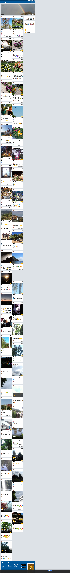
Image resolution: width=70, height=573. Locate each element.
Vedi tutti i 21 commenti (8, 142)
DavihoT (15, 119)
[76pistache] (33, 24)
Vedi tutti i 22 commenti (20, 187)
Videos (17, 2)
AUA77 (15, 97)
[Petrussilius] (33, 19)
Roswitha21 (4, 75)
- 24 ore (2, 565)
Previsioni (11, 2)
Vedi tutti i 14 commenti (8, 205)
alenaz (3, 494)
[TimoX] (31, 19)
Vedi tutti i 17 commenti (20, 228)
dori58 (3, 331)
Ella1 (3, 140)
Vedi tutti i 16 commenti (20, 57)
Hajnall (3, 119)
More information (50, 571)
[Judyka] (26, 24)
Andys (3, 180)
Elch (2, 16)
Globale (30, 14)
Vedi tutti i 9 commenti (8, 121)
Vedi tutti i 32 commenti (8, 36)
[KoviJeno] (28, 24)
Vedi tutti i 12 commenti (8, 312)
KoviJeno (4, 95)
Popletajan (15, 164)
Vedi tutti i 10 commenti (20, 249)
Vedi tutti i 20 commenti (8, 184)
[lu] (26, 19)
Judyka (3, 392)
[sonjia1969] (28, 19)
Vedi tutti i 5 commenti (8, 415)
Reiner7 (3, 224)
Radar (14, 2)
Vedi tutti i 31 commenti (20, 145)
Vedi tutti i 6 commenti (8, 269)
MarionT (4, 76)
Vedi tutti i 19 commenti (20, 102)
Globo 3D (25, 2)
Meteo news (29, 2)
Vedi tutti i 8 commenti (8, 333)
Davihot (4, 434)
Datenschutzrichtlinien (16, 567)
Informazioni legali (16, 566)
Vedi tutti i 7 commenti (8, 100)
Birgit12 (3, 33)
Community (33, 2)
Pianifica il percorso (21, 2)
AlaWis (3, 289)
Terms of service (16, 564)
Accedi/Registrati (30, 0)
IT (32, 0)
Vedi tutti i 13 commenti (20, 36)
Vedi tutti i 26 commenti (8, 456)
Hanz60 (15, 338)
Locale (33, 14)
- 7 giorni (3, 567)
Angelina (15, 74)
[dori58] (31, 24)
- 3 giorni (3, 566)
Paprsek (4, 310)
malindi (3, 350)
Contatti (15, 565)
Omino (15, 484)
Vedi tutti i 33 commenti (8, 163)
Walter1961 (4, 515)
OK (49, 570)
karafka (15, 463)
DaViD (3, 556)
